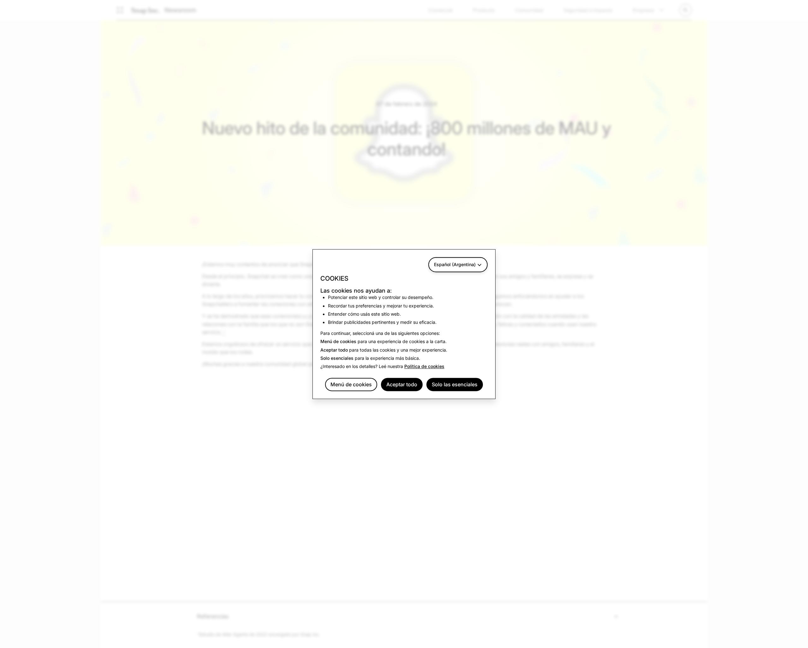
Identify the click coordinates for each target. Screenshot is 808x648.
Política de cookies (424, 366)
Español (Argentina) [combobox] (455, 264)
